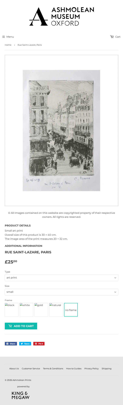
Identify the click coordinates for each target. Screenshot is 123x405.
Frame (8, 300)
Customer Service (31, 368)
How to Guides (73, 368)
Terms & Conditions (53, 368)
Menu (10, 36)
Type (7, 271)
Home (8, 45)
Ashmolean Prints (21, 380)
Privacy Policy (91, 368)
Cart (118, 36)
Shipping (106, 368)
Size (7, 286)
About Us (14, 368)
